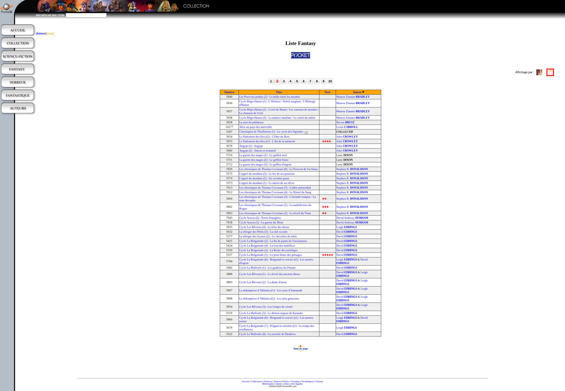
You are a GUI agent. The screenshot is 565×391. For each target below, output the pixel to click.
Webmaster (268, 384)
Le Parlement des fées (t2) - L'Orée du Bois (264, 136)
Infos (286, 384)
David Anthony (352, 217)
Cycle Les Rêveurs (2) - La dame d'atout (263, 282)
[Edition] (41, 33)
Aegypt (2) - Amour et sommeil (257, 150)
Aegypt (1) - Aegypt (251, 146)
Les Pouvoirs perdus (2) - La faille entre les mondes (269, 96)
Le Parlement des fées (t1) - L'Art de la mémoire (267, 141)
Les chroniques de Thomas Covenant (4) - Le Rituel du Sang (275, 192)
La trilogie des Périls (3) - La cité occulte (263, 231)
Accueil (245, 381)
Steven (345, 122)
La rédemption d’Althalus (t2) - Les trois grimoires (269, 298)
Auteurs (268, 381)
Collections (256, 381)
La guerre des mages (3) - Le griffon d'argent (265, 164)
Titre (279, 92)
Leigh (346, 227)
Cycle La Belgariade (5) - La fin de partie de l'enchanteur (273, 241)
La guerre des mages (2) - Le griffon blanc (264, 159)
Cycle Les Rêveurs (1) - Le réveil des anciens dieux (269, 274)
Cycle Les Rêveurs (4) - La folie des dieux (264, 227)
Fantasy (295, 381)
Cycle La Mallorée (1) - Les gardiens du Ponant (267, 267)
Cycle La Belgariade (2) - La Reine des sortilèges (268, 250)
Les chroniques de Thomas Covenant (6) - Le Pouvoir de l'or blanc (278, 169)
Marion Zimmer (353, 96)
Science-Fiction (281, 381)
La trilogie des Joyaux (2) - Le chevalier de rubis (268, 236)
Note (327, 92)
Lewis (347, 127)
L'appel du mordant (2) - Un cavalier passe (264, 178)
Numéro (229, 92)
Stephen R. (352, 169)
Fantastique (307, 381)
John (347, 136)
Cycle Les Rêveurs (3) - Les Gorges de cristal (265, 306)
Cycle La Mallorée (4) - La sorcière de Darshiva (267, 334)
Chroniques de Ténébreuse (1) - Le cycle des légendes (271, 131)
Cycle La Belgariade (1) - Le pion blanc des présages (270, 254)
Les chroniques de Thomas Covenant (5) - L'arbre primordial (275, 187)
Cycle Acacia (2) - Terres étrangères (260, 217)
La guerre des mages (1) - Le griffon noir (263, 155)
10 (330, 81)
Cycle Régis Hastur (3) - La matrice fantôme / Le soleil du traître (277, 117)
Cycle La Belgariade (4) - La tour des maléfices (267, 245)
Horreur (319, 381)
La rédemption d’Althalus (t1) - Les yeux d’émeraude (270, 290)
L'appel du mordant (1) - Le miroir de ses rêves (266, 183)
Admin (278, 384)
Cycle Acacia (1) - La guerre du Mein (261, 222)
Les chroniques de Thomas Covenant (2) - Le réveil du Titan (275, 213)
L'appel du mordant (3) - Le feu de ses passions (267, 173)
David (346, 231)
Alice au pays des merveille (255, 127)
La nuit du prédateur (251, 122)
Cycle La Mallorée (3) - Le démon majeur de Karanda (271, 313)
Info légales (297, 384)
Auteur (357, 92)
